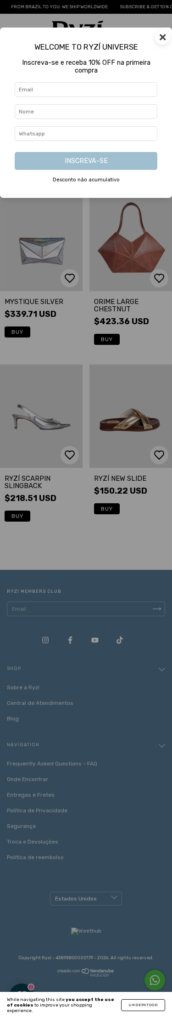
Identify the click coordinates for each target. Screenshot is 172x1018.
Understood (143, 1005)
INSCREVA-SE (86, 161)
